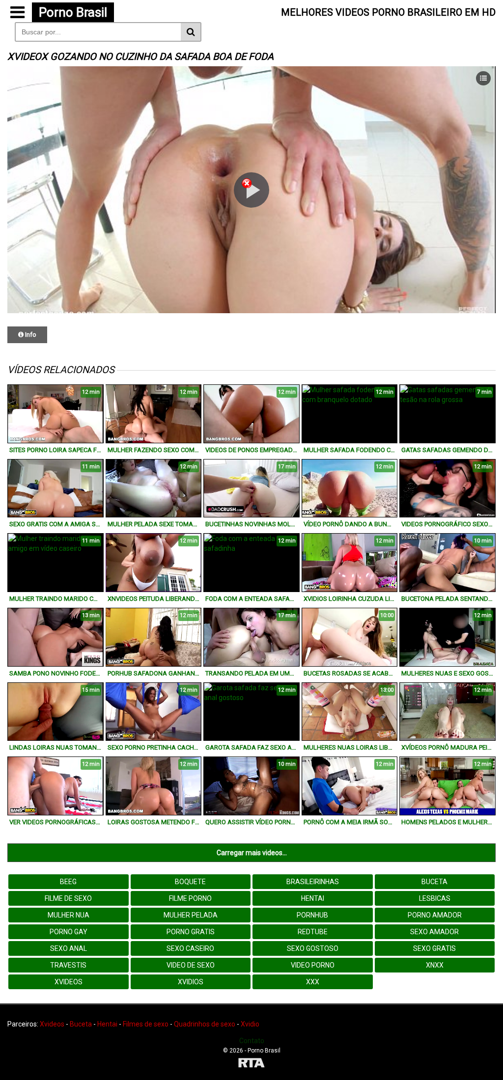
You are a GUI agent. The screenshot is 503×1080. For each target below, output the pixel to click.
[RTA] (251, 1064)
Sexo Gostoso (312, 948)
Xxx (312, 982)
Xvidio (250, 1024)
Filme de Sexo (68, 898)
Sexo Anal (68, 948)
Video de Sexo (191, 965)
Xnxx (435, 965)
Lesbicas (434, 898)
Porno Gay (68, 932)
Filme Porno (190, 898)
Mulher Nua (68, 915)
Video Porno (313, 965)
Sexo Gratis (434, 948)
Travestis (68, 965)
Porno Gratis (191, 932)
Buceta (434, 882)
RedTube (313, 932)
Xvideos (69, 982)
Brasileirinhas (312, 882)
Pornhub (312, 915)
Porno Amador (435, 915)
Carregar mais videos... (252, 853)
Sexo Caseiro (190, 948)
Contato (251, 1041)
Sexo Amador (434, 932)
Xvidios (190, 982)
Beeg (68, 882)
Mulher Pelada (191, 915)
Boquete (190, 882)
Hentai (312, 898)
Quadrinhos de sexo (204, 1024)
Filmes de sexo (145, 1024)
